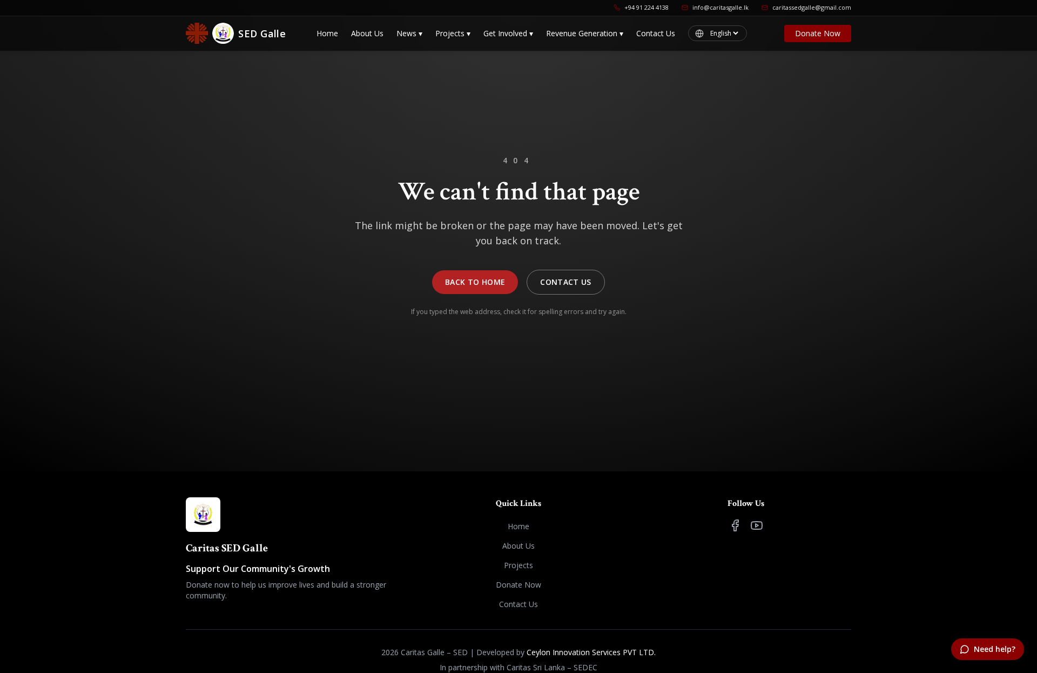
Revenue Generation (584, 33)
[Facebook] (735, 525)
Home (327, 33)
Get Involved (508, 33)
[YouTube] (756, 525)
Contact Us (655, 33)
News (409, 33)
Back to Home (475, 282)
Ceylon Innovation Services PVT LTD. (591, 652)
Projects (452, 33)
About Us (367, 33)
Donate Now (817, 33)
